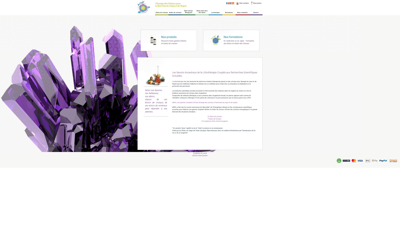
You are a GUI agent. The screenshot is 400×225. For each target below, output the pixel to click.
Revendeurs (229, 12)
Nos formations (233, 37)
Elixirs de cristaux (162, 12)
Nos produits (169, 37)
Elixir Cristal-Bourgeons (188, 11)
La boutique (215, 12)
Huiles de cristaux (175, 12)
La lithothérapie (177, 81)
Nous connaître (242, 12)
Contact (256, 12)
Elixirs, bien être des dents (202, 11)
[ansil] (146, 8)
